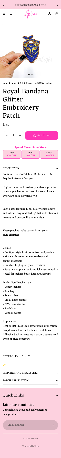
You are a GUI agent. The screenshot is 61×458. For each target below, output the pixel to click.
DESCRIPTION (11, 168)
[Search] (11, 14)
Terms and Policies (30, 446)
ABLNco (34, 439)
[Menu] (4, 14)
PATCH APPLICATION (15, 380)
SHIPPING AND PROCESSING (20, 373)
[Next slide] (57, 5)
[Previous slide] (3, 5)
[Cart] (57, 14)
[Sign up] (53, 425)
